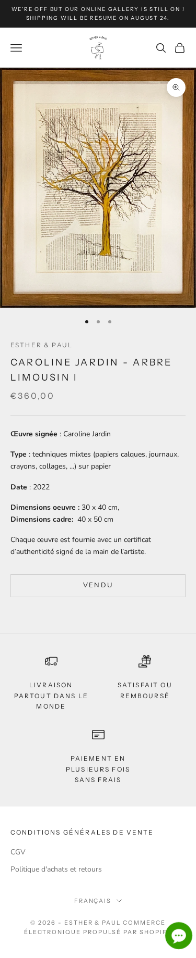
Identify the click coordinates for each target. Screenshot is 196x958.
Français (93, 900)
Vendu (98, 585)
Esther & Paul (41, 345)
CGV (18, 852)
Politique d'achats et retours (56, 869)
